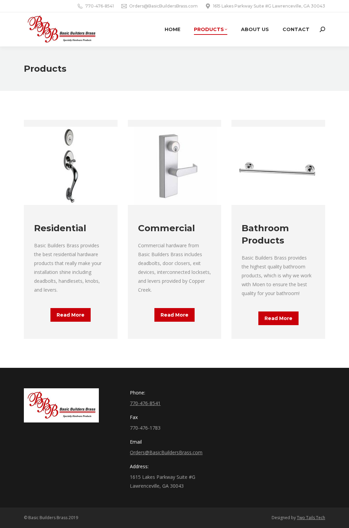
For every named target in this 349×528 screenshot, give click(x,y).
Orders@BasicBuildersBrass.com (163, 6)
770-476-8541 (99, 6)
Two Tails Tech (311, 517)
